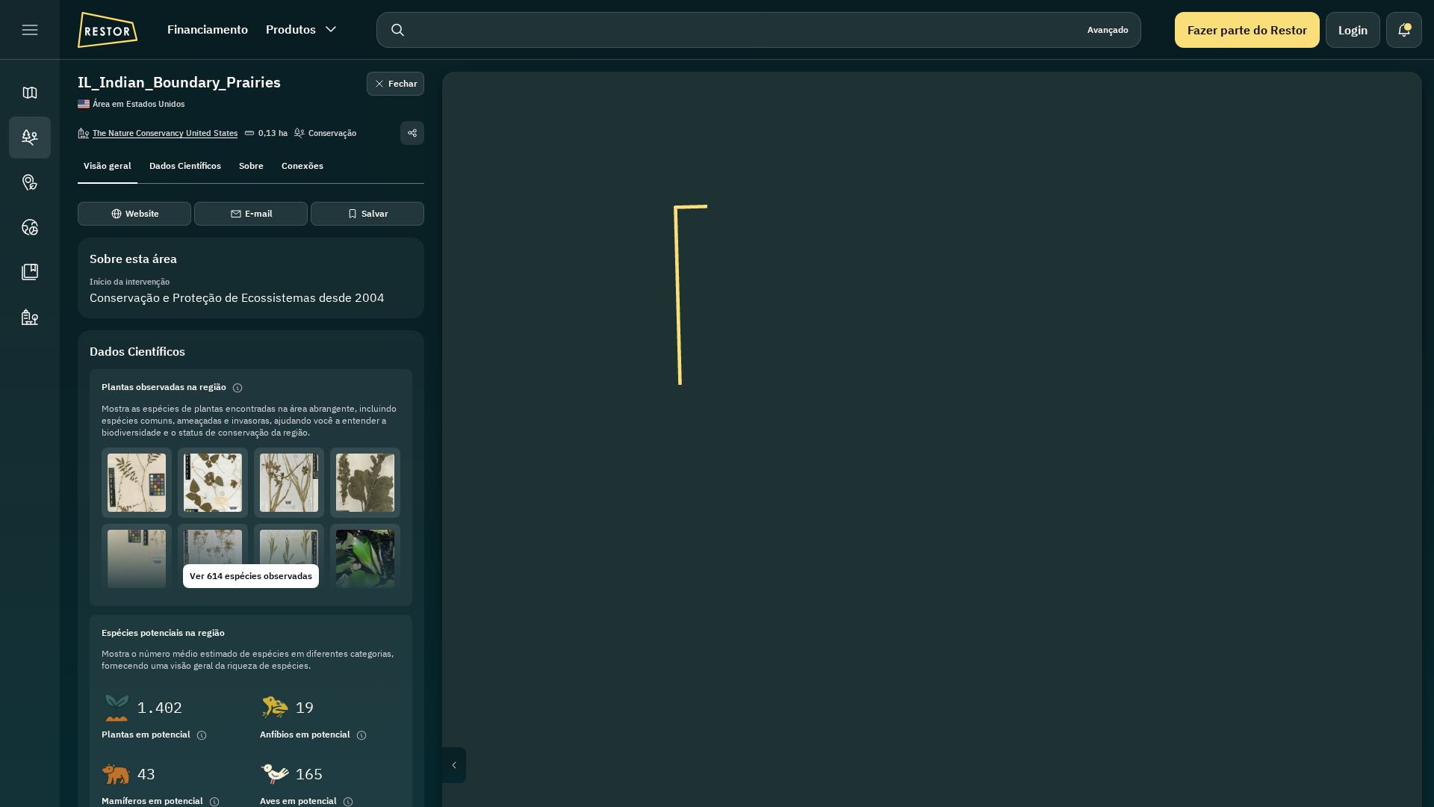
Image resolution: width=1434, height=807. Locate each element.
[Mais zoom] (1389, 284)
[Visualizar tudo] (1389, 212)
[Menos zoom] (1389, 314)
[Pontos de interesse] (30, 182)
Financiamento (207, 29)
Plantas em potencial (146, 734)
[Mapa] (30, 93)
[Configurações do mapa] (1389, 176)
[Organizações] (30, 317)
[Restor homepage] (107, 30)
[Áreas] (30, 137)
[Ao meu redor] (1389, 248)
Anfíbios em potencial (305, 734)
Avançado (1108, 29)
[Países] (30, 227)
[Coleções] (30, 272)
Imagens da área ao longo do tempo (944, 765)
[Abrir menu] (30, 30)
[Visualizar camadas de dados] (1389, 140)
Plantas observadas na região (164, 386)
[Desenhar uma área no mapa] (1389, 105)
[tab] (107, 164)
